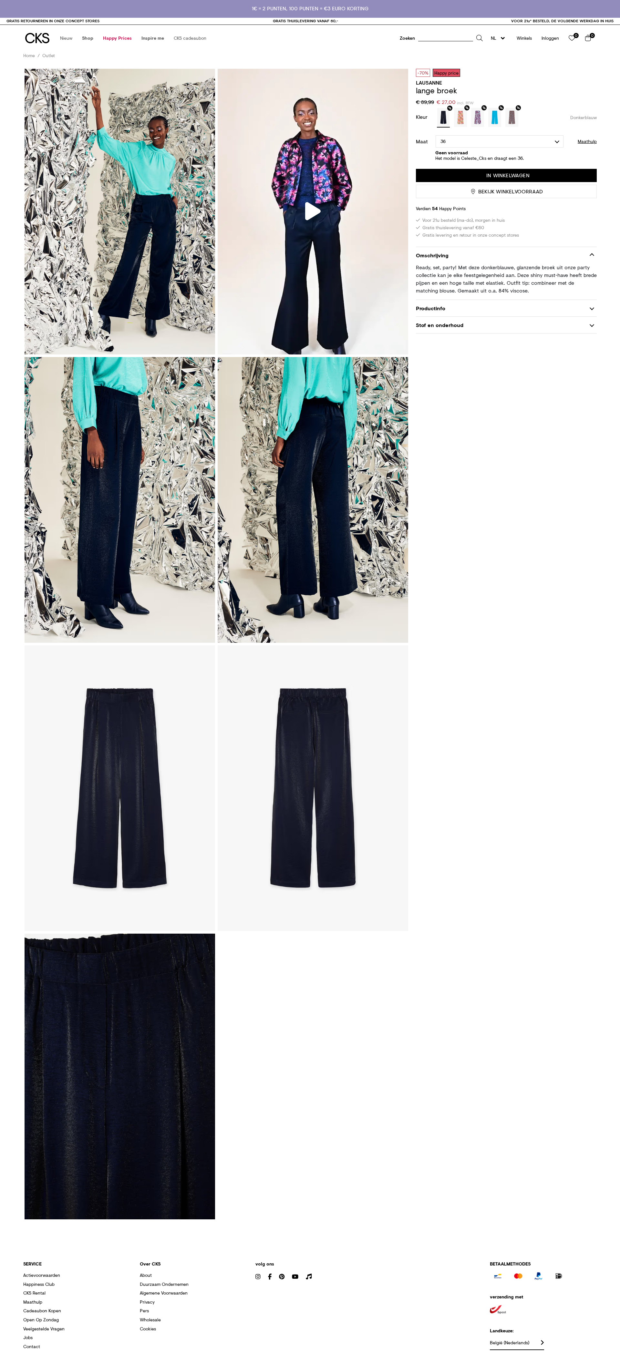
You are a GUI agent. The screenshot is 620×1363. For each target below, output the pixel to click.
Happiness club (39, 1284)
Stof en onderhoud (439, 325)
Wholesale (150, 1319)
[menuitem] (66, 38)
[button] (66, 38)
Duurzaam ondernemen (164, 1284)
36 (443, 141)
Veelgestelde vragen (44, 1328)
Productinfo (430, 308)
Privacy (147, 1301)
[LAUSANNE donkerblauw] (443, 118)
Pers (144, 1310)
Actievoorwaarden (41, 1275)
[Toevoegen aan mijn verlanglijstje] (587, 73)
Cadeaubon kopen (42, 1310)
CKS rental (34, 1292)
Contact (31, 1346)
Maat (422, 141)
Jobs (28, 1337)
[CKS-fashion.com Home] (37, 38)
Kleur (422, 116)
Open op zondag (41, 1319)
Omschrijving (432, 255)
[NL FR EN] (500, 38)
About (146, 1275)
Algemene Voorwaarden (164, 1292)
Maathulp (32, 1301)
